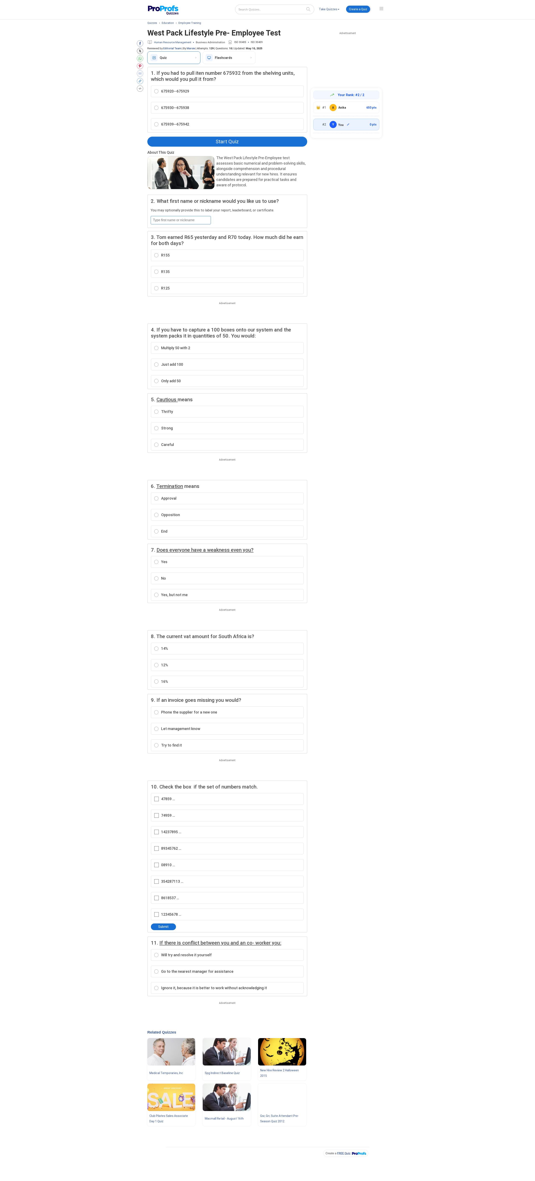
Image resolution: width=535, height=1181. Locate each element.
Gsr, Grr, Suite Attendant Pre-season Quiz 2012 (279, 1118)
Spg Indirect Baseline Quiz (222, 1073)
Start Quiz (227, 142)
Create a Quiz (358, 9)
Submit (163, 927)
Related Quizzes (161, 1032)
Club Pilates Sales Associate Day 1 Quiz (168, 1118)
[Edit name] (348, 124)
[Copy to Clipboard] (141, 81)
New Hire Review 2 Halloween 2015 (279, 1073)
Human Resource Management (172, 42)
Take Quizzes (328, 9)
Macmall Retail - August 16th (224, 1118)
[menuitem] (329, 10)
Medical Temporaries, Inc (166, 1073)
